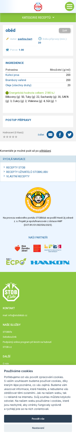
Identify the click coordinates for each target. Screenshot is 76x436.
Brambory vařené (16, 80)
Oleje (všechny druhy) (18, 85)
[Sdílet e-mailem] (50, 134)
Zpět (64, 30)
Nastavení (38, 427)
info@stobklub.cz (17, 315)
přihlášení (45, 150)
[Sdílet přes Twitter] (69, 134)
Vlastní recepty (18, 176)
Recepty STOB (15, 167)
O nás (6, 363)
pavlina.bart (25, 38)
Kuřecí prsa (12, 75)
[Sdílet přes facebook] (60, 134)
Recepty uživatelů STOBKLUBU (27, 172)
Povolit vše (38, 418)
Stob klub (38, 6)
